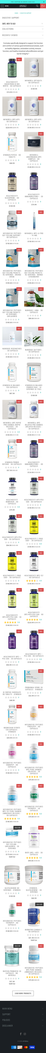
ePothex (25, 1041)
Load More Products (23, 993)
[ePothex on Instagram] (25, 1034)
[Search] (37, 6)
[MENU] (1, 6)
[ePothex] (23, 6)
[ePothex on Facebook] (21, 1034)
